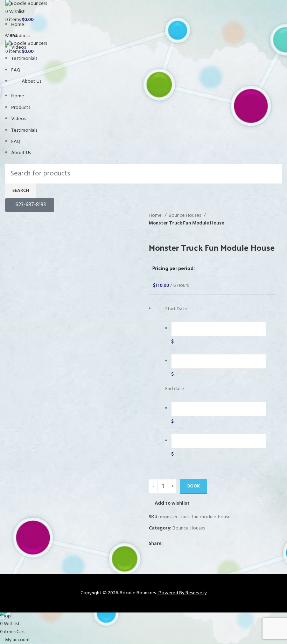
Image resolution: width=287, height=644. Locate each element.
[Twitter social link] (177, 543)
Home (17, 25)
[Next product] (166, 231)
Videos (18, 47)
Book (193, 486)
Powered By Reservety (183, 593)
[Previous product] (152, 231)
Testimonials (24, 59)
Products (20, 36)
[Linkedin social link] (193, 543)
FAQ (15, 70)
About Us (31, 81)
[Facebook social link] (168, 543)
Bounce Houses (185, 216)
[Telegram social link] (201, 543)
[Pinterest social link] (185, 543)
